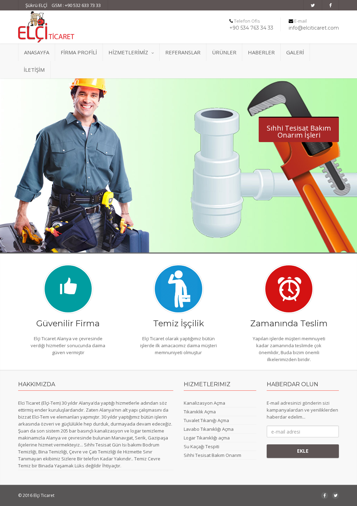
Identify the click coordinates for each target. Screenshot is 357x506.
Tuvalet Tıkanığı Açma (206, 420)
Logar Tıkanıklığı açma (207, 438)
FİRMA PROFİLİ (79, 52)
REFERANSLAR (182, 52)
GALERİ (295, 52)
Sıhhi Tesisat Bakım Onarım (212, 455)
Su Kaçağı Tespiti (201, 446)
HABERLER (261, 52)
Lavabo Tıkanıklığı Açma (209, 429)
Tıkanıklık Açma (200, 411)
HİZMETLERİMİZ (128, 52)
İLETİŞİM (34, 69)
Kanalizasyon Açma (204, 403)
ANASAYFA (36, 52)
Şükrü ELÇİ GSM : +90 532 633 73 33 (63, 5)
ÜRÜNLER (224, 52)
